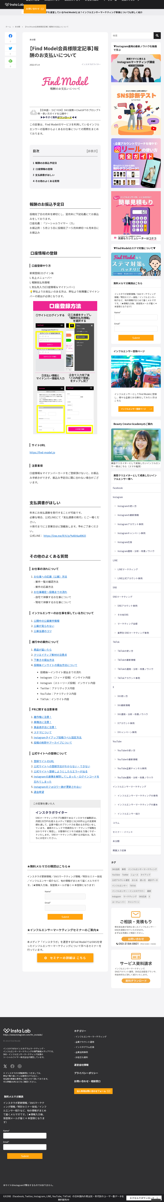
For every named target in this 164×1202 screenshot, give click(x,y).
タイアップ (145, 874)
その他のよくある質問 (47, 181)
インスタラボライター (91, 64)
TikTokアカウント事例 (129, 678)
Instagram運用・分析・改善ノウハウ (136, 551)
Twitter (125, 874)
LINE (115, 560)
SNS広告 (142, 896)
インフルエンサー (119, 885)
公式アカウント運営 (120, 880)
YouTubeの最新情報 (128, 759)
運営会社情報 (81, 1064)
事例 (124, 869)
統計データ (153, 880)
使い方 (143, 880)
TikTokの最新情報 (126, 659)
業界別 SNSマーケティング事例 (133, 632)
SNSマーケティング (122, 596)
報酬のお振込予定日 (46, 163)
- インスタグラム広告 (84, 1047)
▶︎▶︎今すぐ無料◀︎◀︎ (57, 117)
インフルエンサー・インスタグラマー (128, 891)
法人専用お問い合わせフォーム (91, 1091)
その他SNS (123, 614)
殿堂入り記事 (119, 850)
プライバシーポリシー (86, 1073)
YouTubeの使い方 (126, 750)
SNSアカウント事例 (127, 605)
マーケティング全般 (128, 623)
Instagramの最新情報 (128, 515)
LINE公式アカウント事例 (130, 578)
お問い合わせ (33, 8)
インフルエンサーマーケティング (129, 786)
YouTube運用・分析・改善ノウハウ (135, 777)
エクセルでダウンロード (142, 1198)
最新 (149, 891)
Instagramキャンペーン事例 (131, 533)
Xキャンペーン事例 (127, 732)
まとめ (135, 880)
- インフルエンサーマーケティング (90, 1036)
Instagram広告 (125, 542)
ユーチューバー (119, 901)
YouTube (117, 741)
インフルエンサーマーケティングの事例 (138, 795)
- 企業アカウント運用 (84, 1041)
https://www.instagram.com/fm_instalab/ (23, 1034)
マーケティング (130, 896)
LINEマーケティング (128, 569)
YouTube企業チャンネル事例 (132, 768)
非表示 (92, 151)
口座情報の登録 (44, 169)
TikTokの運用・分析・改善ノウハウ (135, 669)
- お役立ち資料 (81, 1057)
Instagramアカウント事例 (130, 524)
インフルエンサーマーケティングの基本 (138, 804)
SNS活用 (115, 869)
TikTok (116, 641)
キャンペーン (133, 901)
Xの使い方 (123, 696)
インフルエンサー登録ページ (133, 408)
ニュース (134, 874)
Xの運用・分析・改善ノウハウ (133, 714)
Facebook (118, 487)
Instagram (118, 497)
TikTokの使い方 (125, 650)
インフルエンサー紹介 (129, 813)
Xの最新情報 (124, 705)
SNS (115, 587)
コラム (116, 822)
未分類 (32, 39)
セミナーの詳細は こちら (68, 958)
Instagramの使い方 (127, 506)
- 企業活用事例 (81, 1052)
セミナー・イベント (123, 831)
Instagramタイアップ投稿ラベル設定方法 (58, 737)
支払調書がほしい (45, 175)
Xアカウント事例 (126, 723)
